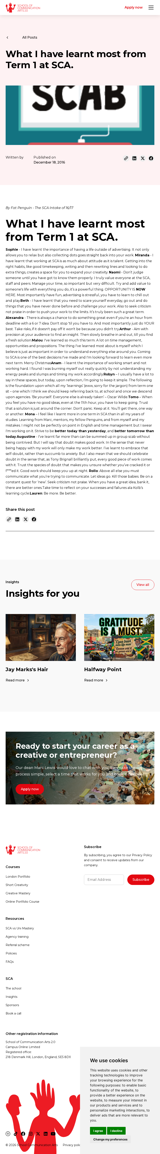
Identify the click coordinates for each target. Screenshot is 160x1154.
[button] (150, 8)
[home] (23, 8)
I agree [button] (98, 1131)
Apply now (134, 7)
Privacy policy (72, 1145)
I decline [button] (116, 1131)
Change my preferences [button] (110, 1139)
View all (142, 585)
